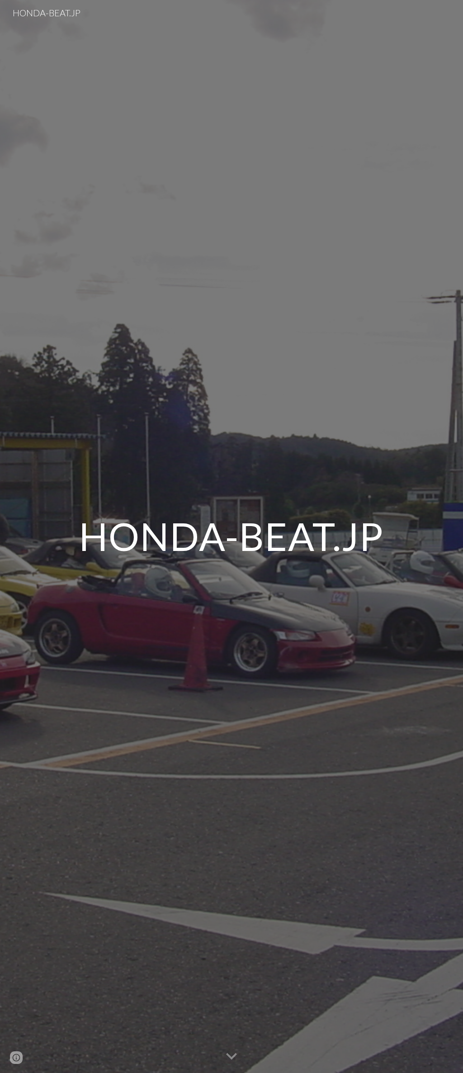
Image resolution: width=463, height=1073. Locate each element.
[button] (231, 1057)
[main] (231, 536)
